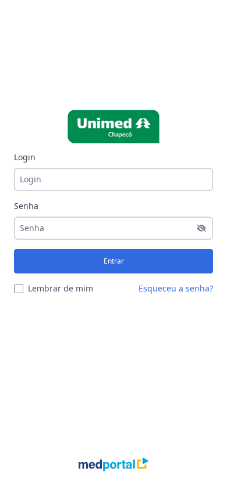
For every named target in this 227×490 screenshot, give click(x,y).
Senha (26, 205)
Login (25, 157)
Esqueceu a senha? (176, 288)
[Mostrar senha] (201, 228)
